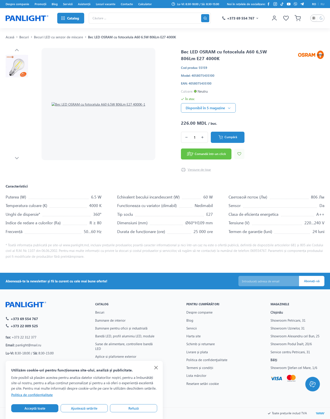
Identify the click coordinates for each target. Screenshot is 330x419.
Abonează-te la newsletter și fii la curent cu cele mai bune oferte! (56, 281)
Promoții (40, 4)
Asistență (84, 4)
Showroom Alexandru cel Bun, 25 (295, 336)
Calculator (145, 4)
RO (314, 4)
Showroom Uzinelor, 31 (288, 328)
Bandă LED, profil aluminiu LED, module (124, 336)
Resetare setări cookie (202, 383)
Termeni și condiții (199, 367)
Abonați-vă (311, 281)
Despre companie (17, 4)
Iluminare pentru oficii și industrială (121, 328)
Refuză (133, 408)
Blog (55, 4)
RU (322, 4)
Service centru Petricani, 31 (290, 352)
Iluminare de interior (110, 320)
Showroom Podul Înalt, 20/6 (291, 344)
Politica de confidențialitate (32, 395)
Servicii (68, 4)
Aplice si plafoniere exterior (115, 356)
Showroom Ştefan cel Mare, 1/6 (294, 367)
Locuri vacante (105, 4)
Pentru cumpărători (202, 304)
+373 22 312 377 (24, 337)
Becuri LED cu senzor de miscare (58, 37)
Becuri (24, 37)
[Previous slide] (17, 50)
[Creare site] (320, 413)
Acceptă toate (34, 408)
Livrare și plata (197, 352)
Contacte (127, 4)
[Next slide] (17, 158)
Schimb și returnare (200, 344)
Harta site (193, 336)
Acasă (10, 37)
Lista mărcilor (196, 375)
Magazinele (280, 304)
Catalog (101, 304)
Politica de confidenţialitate (206, 360)
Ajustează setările (84, 408)
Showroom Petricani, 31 (288, 320)
